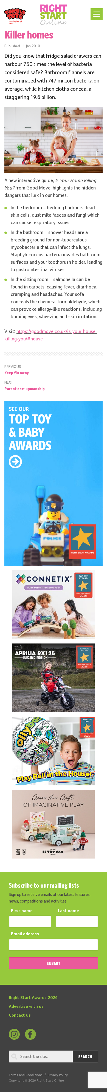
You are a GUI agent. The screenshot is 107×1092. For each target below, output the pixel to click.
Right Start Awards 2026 (33, 998)
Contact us (20, 1015)
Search (85, 1056)
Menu (96, 11)
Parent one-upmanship (24, 388)
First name (22, 911)
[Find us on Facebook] (30, 1034)
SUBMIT (53, 963)
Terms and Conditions (26, 1075)
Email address (25, 934)
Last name (68, 911)
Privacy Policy (58, 1075)
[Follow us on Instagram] (14, 1034)
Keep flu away (16, 372)
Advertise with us (26, 1007)
